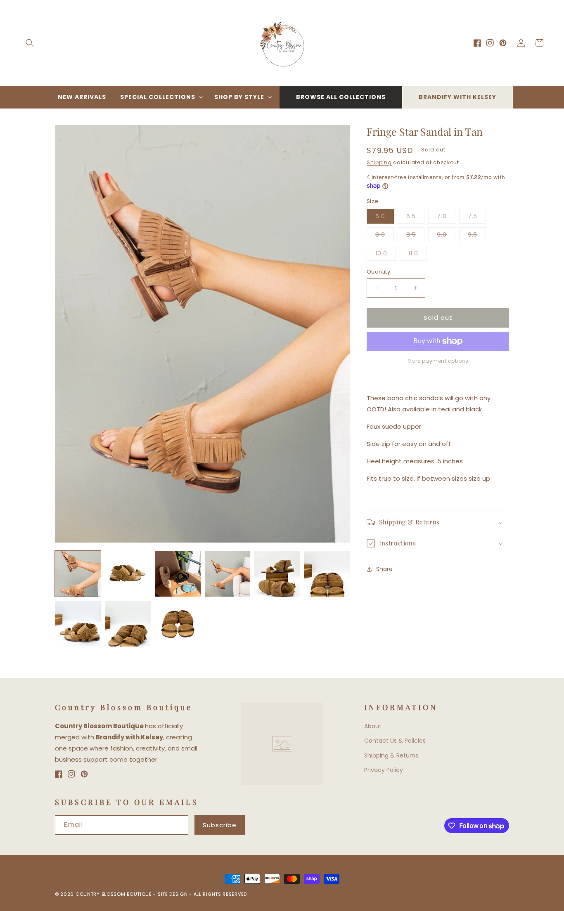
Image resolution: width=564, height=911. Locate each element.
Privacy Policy (383, 770)
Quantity (378, 272)
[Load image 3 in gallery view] (178, 574)
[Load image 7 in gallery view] (78, 624)
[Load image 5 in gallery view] (277, 574)
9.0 (446, 236)
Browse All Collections (341, 97)
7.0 (446, 218)
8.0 (384, 236)
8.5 (415, 236)
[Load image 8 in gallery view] (128, 624)
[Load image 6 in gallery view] (327, 574)
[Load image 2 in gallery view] (128, 574)
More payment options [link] (438, 360)
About (373, 726)
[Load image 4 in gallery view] (228, 574)
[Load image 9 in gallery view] (178, 624)
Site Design (173, 894)
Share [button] (384, 569)
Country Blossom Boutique (115, 894)
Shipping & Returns (391, 755)
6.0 (384, 218)
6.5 (415, 218)
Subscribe (220, 825)
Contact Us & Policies (395, 740)
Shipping (379, 162)
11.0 (417, 255)
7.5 (477, 218)
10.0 (385, 255)
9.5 (477, 236)
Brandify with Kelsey (457, 97)
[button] (30, 43)
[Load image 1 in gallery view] (78, 574)
